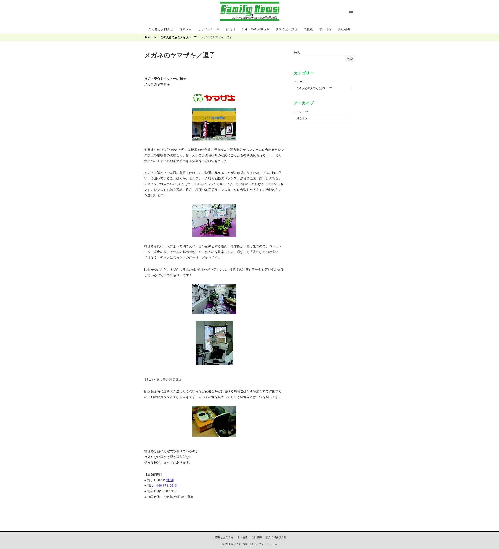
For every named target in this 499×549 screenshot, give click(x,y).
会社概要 (256, 537)
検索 (297, 52)
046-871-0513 (166, 485)
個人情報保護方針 (275, 537)
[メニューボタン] (351, 11)
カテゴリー (301, 82)
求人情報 (242, 537)
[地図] (170, 480)
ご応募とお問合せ (222, 537)
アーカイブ (301, 112)
